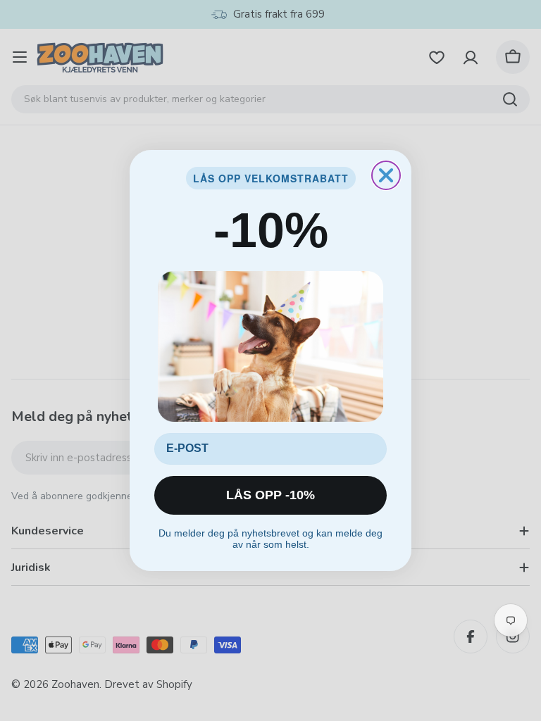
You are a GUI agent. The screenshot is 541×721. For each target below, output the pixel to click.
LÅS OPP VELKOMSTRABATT (271, 178)
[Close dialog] (386, 175)
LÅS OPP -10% (270, 495)
